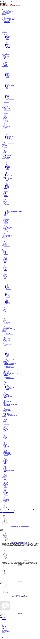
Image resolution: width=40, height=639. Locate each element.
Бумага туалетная (7, 104)
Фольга (5, 407)
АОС (5, 433)
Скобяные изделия (7, 395)
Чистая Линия (6, 504)
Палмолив (6, 220)
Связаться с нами (5, 624)
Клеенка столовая (7, 361)
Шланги (5, 411)
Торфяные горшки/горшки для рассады (10, 404)
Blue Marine (8, 36)
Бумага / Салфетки (7, 108)
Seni (5, 67)
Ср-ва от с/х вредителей (10, 139)
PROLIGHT (6, 196)
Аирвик (5, 240)
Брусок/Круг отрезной (10, 163)
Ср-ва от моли (8, 137)
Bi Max (5, 270)
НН (4, 218)
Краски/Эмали (6, 316)
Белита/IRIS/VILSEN (7, 493)
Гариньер (5, 147)
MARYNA (6, 194)
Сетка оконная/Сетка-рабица (9, 394)
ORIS (5, 420)
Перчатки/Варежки (7, 234)
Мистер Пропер (7, 453)
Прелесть (5, 188)
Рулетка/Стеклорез (9, 171)
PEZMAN (6, 195)
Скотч (5, 397)
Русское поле (6, 500)
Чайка (5, 312)
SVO (5, 262)
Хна (7, 185)
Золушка (7, 299)
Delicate (7, 37)
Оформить (2, 2)
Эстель (7, 186)
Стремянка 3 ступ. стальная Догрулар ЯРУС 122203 (20, 542)
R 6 (4, 17)
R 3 (4, 16)
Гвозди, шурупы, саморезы (8, 336)
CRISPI (5, 115)
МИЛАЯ (5, 427)
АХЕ (7, 71)
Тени (7, 87)
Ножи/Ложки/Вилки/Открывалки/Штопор (11, 373)
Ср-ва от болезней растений (11, 134)
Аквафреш (6, 120)
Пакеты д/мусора (7, 374)
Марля (5, 321)
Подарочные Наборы (5, 249)
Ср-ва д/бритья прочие (10, 99)
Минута (5, 451)
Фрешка (5, 428)
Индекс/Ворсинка (7, 276)
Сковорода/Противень (8, 396)
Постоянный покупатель (11, 1)
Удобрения (4, 330)
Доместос (5, 443)
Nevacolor (7, 179)
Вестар (7, 295)
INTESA (5, 481)
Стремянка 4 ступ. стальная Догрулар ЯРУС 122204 (20, 560)
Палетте (7, 182)
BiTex (5, 491)
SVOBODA (6, 492)
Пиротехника (4, 245)
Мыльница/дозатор (7, 372)
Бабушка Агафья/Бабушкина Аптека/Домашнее (14, 211)
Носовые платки (7, 322)
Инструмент (27, 510)
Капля (5, 445)
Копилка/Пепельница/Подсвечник (10, 363)
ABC (5, 251)
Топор (7, 173)
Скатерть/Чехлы (7, 325)
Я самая (7, 42)
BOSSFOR (8, 284)
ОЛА (5, 63)
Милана (7, 41)
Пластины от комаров (8, 141)
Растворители (6, 318)
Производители (5, 630)
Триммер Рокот (20, 611)
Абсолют (5, 201)
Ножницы (8, 167)
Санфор (5, 462)
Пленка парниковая (7, 377)
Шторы (5, 326)
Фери (5, 473)
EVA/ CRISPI (8, 289)
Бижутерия (6, 68)
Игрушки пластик (5, 129)
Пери (5, 57)
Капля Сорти (6, 446)
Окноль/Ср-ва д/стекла (8, 454)
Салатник (6, 392)
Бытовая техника (7, 333)
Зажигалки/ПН (6, 21)
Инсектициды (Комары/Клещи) (7, 130)
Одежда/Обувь (4, 224)
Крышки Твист (6, 10)
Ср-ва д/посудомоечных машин (9, 470)
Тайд (5, 309)
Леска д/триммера (9, 388)
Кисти (7, 165)
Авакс (5, 202)
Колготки (5, 229)
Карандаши (8, 351)
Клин (5, 447)
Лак (7, 82)
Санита (5, 459)
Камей (5, 215)
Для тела (5, 152)
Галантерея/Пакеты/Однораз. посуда (8, 19)
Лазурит (5, 449)
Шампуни (4, 477)
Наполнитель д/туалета (8, 328)
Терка (5, 402)
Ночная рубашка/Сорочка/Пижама (10, 231)
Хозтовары (4, 331)
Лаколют (5, 125)
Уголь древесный (7, 405)
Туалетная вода (6, 102)
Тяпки (7, 391)
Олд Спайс (8, 75)
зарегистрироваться (7, 0)
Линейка (7, 354)
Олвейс (5, 64)
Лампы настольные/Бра (10, 414)
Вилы (7, 385)
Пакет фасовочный (9, 30)
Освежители (4, 237)
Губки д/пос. (6, 105)
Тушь (7, 88)
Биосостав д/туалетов (7, 439)
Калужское (6, 214)
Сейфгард (6, 222)
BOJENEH (6, 254)
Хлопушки (6, 248)
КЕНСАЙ (6, 426)
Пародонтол (6, 127)
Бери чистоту (6, 424)
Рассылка (3, 637)
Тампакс (5, 65)
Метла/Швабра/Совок (8, 370)
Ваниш (5, 442)
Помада (7, 84)
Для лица (5, 149)
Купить (1, 530)
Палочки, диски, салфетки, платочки (10, 89)
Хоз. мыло (6, 223)
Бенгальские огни (7, 246)
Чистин (5, 476)
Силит (5, 465)
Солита (5, 468)
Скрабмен (6, 307)
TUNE (5, 485)
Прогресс (5, 458)
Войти (1, 0)
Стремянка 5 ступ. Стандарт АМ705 (20, 595)
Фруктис (5, 503)
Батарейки (4, 14)
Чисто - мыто (6, 429)
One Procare (6, 484)
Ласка (5, 277)
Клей (5, 109)
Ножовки (7, 168)
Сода (5, 467)
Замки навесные (9, 344)
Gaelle (7, 290)
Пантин (5, 498)
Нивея (7, 46)
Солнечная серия (7, 157)
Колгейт (5, 124)
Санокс (5, 461)
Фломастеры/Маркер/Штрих (11, 359)
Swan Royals (6, 422)
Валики (7, 164)
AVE (5, 269)
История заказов (5, 636)
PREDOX (6, 260)
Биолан (5, 273)
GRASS (5, 238)
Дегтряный (6, 495)
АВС (5, 423)
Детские (5, 274)
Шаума (5, 506)
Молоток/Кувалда (9, 166)
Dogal (5, 256)
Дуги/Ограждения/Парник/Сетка (11, 387)
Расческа (5, 382)
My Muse (7, 39)
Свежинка (6, 268)
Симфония (6, 242)
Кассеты (7, 95)
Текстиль (3, 319)
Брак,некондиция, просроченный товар (10, 415)
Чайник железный (7, 409)
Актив (5, 264)
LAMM (5, 258)
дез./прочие (8, 78)
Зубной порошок (7, 123)
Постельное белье (7, 324)
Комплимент (6, 496)
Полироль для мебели (8, 457)
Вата (5, 320)
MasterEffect (6, 419)
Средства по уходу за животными (10, 329)
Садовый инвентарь (7, 384)
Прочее (7, 212)
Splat (5, 119)
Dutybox (7, 288)
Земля (5, 345)
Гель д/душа (6, 34)
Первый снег (6, 267)
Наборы (7, 83)
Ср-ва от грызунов (9, 135)
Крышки (3, 9)
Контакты (4, 619)
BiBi (5, 55)
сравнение (20, 528)
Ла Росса (5, 489)
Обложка (7, 355)
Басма (7, 180)
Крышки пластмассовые (8, 12)
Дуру (5, 205)
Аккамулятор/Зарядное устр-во (9, 18)
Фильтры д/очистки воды (8, 406)
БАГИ (5, 436)
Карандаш (8, 81)
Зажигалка (6, 339)
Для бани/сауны (7, 228)
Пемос (5, 304)
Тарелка (5, 400)
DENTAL (5, 118)
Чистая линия (8, 155)
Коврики (5, 362)
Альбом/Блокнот (9, 350)
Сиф (5, 466)
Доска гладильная (7, 337)
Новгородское (6, 219)
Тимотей (7, 77)
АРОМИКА (8, 294)
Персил (5, 305)
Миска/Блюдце (6, 371)
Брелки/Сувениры (7, 20)
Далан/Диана (6, 204)
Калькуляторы (6, 347)
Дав (7, 45)
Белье (5, 225)
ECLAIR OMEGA (9, 178)
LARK (5, 193)
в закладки (20, 546)
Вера (5, 265)
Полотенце (6, 323)
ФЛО (7, 300)
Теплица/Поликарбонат (8, 401)
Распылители (6, 381)
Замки (5, 343)
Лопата (7, 389)
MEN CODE (6, 482)
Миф (5, 279)
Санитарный (6, 460)
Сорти (5, 308)
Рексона (7, 76)
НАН (5, 266)
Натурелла (6, 62)
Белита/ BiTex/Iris (9, 44)
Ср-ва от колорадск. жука (10, 136)
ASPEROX (6, 417)
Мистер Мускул (7, 452)
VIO (7, 210)
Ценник (7, 360)
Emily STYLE (6, 56)
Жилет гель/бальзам (9, 93)
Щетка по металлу (9, 175)
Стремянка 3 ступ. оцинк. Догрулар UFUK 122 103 (20, 526)
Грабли (7, 386)
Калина (5, 154)
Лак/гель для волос (5, 158)
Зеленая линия (6, 488)
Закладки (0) (5, 1)
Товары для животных (6, 327)
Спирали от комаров (7, 142)
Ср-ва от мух (8, 138)
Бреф (5, 441)
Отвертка (7, 169)
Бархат (5, 487)
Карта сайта (4, 626)
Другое (3, 107)
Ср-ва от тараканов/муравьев (11, 140)
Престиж (7, 183)
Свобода (5, 221)
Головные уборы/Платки (8, 227)
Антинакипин (6, 434)
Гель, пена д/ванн (5, 32)
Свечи (5, 393)
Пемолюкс (6, 455)
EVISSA (5, 192)
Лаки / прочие (6, 187)
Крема (3, 146)
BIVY (7, 35)
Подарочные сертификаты (6, 631)
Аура (7, 43)
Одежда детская (7, 233)
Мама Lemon (6, 450)
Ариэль (5, 272)
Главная (1, 1)
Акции (3, 632)
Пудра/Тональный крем (10, 85)
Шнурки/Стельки (7, 236)
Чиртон (5, 244)
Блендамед (6, 121)
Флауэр (5, 243)
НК (4, 217)
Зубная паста (4, 114)
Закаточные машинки (8, 340)
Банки (3, 8)
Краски (7, 353)
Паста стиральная (7, 303)
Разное (7, 356)
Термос (5, 403)
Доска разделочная (7, 338)
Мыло (3, 190)
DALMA (7, 287)
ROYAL (5, 200)
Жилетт (7, 73)
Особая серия (6, 497)
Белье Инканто (6, 226)
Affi (5, 253)
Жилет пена (8, 94)
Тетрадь (7, 358)
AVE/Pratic (8, 297)
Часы (5, 31)
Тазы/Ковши (6, 399)
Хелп (7, 213)
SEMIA (5, 261)
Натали (5, 61)
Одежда (5, 232)
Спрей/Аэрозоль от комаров (9, 143)
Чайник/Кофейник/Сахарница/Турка (10, 410)
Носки (5, 230)
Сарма (5, 306)
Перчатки (6, 375)
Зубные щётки (4, 128)
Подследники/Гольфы (8, 235)
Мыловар (5, 216)
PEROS (5, 259)
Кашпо (3, 144)
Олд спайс (8, 47)
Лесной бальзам (7, 126)
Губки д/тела (6, 106)
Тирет (5, 471)
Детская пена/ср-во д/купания (11, 52)
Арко (7, 92)
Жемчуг (5, 122)
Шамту (5, 505)
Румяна (7, 86)
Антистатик (6, 435)
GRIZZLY (6, 418)
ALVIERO (6, 191)
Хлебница (6, 408)
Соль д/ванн (6, 113)
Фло (5, 310)
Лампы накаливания (7, 366)
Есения (7, 209)
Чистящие (4, 416)
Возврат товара (4, 625)
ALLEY (5, 252)
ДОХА (5, 198)
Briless (7, 285)
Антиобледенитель (9, 334)
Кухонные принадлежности (9, 364)
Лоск (5, 278)
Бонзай (5, 440)
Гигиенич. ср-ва (5, 66)
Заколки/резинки (7, 22)
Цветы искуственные (5, 13)
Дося (5, 275)
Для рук (5, 151)
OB (4, 58)
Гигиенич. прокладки (6, 54)
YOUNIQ (5, 117)
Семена (3, 313)
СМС (3, 250)
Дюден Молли (6, 425)
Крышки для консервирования (9, 11)
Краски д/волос (6, 177)
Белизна (5, 437)
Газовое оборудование (10, 378)
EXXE (7, 38)
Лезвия (7, 96)
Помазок (7, 98)
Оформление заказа (19, 1)
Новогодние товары (7, 110)
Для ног (5, 150)
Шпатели (7, 174)
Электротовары (6, 413)
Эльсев (5, 507)
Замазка (5, 341)
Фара (7, 184)
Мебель (5, 369)
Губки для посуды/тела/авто (7, 103)
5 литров (7, 208)
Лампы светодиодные (10, 367)
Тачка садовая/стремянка (10, 172)
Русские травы (8, 53)
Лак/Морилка (6, 317)
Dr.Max (5, 431)
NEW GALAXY (7, 239)
